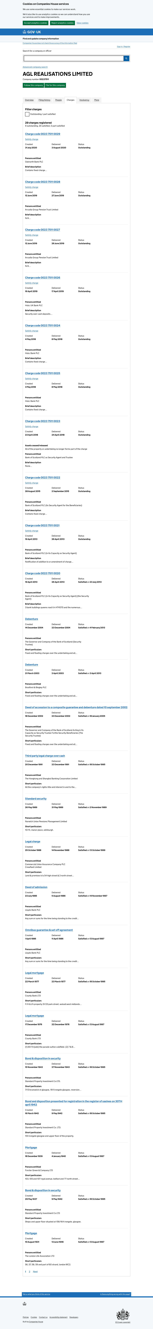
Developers (73, 1317)
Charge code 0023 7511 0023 (42, 421)
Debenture (31, 619)
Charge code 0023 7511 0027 (42, 229)
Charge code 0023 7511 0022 (42, 477)
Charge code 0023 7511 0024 (42, 325)
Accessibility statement (58, 1317)
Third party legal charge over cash (45, 755)
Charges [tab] (70, 100)
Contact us (43, 1317)
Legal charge (32, 841)
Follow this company (33, 85)
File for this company (55, 85)
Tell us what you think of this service (36, 1294)
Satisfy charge (31, 139)
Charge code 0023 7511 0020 (42, 573)
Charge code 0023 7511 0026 (42, 277)
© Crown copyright (122, 1322)
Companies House (36, 1322)
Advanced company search (35, 67)
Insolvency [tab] (84, 100)
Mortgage (31, 1147)
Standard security (35, 798)
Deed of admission (36, 887)
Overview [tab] (29, 100)
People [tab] (58, 100)
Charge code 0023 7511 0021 (42, 525)
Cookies (34, 1317)
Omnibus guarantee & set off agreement (49, 930)
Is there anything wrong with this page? (115, 1294)
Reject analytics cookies (62, 23)
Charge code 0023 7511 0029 (42, 133)
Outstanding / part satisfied (43, 114)
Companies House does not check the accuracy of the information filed (50, 43)
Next (35, 1271)
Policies (26, 1317)
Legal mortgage (34, 972)
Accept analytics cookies (35, 23)
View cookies (82, 23)
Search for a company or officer (37, 51)
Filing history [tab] (44, 100)
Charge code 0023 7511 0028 (42, 181)
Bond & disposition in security (43, 1058)
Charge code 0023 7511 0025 (42, 373)
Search (126, 58)
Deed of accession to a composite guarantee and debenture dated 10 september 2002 (76, 707)
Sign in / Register (123, 46)
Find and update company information (41, 38)
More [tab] (96, 100)
